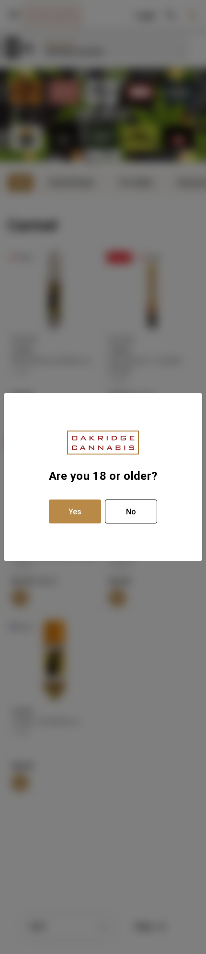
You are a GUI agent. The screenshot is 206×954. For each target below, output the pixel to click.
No (131, 511)
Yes (75, 511)
